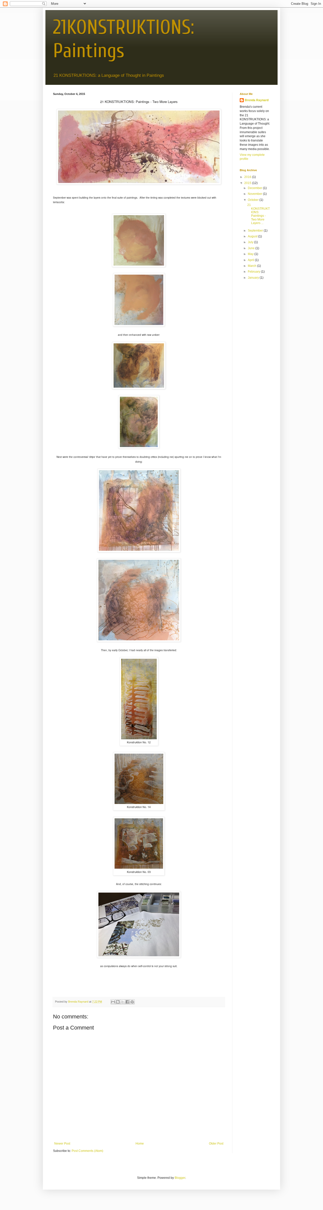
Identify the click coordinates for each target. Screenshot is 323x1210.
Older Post (216, 1143)
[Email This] (113, 1001)
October (253, 200)
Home (140, 1143)
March (252, 266)
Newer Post (62, 1143)
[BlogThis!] (117, 1001)
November (255, 194)
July (251, 242)
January (254, 277)
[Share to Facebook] (127, 1001)
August (253, 236)
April (251, 260)
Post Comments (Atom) (87, 1151)
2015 (248, 183)
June (251, 248)
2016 (248, 177)
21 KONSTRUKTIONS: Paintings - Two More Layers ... (258, 214)
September (256, 230)
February (254, 271)
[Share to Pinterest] (132, 1001)
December (255, 188)
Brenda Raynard (256, 100)
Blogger (180, 1178)
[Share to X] (122, 1001)
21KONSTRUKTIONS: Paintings (123, 39)
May (251, 254)
